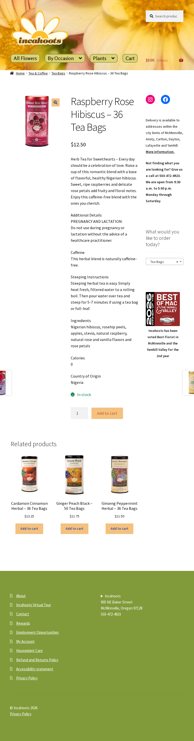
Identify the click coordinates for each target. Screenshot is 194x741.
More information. (160, 151)
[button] (56, 102)
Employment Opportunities (37, 632)
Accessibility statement (34, 669)
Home (20, 73)
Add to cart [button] (29, 528)
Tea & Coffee (38, 73)
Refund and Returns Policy (37, 659)
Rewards (23, 623)
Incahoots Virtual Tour (33, 604)
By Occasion (61, 58)
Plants (99, 58)
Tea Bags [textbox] (163, 261)
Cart (130, 58)
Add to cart (107, 413)
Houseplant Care (29, 650)
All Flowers (25, 58)
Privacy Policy (27, 678)
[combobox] (164, 261)
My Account (25, 641)
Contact (22, 614)
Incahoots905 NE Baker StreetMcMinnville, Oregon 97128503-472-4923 (121, 605)
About (21, 595)
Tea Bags (58, 73)
